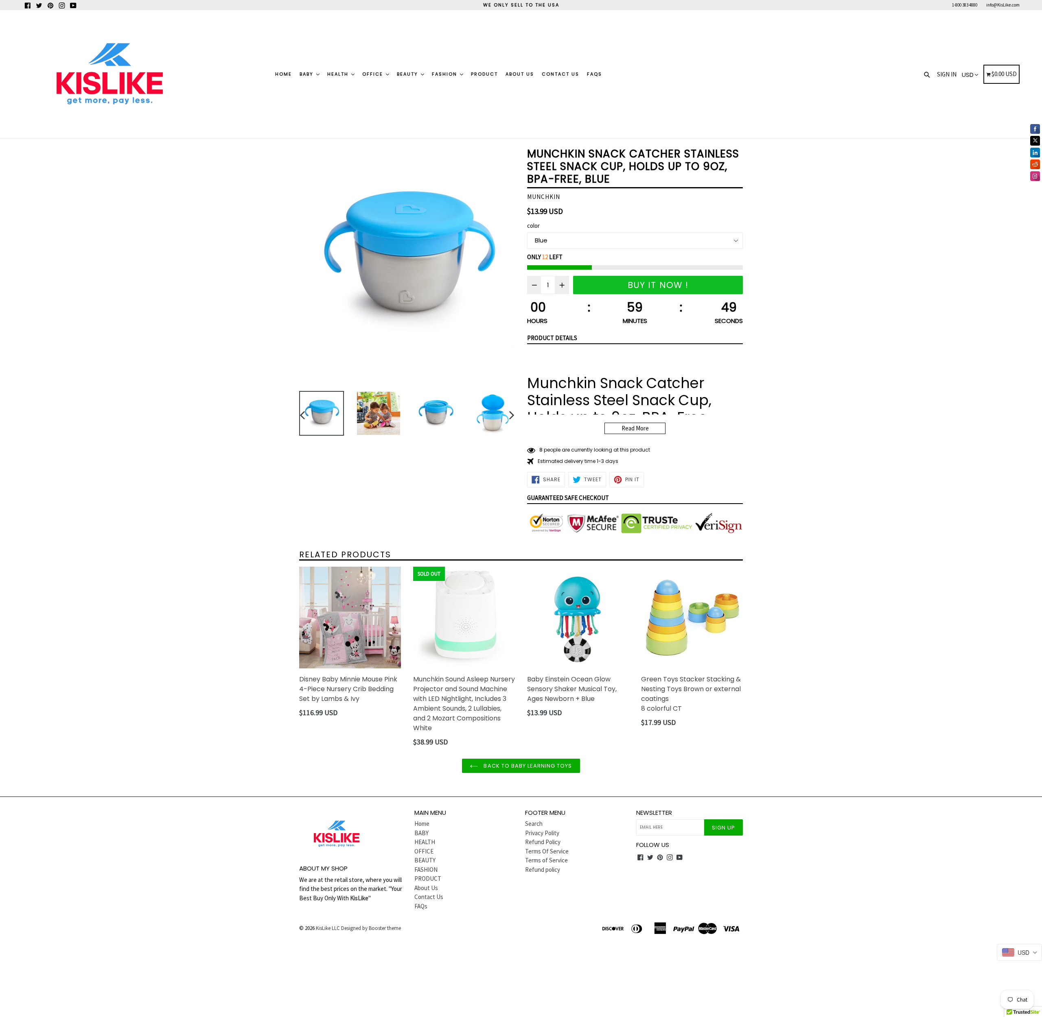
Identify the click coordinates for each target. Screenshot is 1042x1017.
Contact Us (560, 74)
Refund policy (542, 869)
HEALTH (338, 74)
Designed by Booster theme (371, 928)
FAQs (594, 74)
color (533, 225)
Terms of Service (546, 860)
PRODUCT (484, 74)
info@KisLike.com (1003, 5)
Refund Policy (542, 842)
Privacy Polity (542, 833)
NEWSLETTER (654, 812)
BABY (307, 74)
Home (283, 74)
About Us (520, 74)
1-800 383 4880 (964, 5)
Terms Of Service (547, 851)
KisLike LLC (328, 928)
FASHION (445, 74)
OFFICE (373, 74)
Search (534, 823)
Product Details (552, 338)
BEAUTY (408, 74)
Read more (635, 428)
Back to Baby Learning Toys (527, 766)
